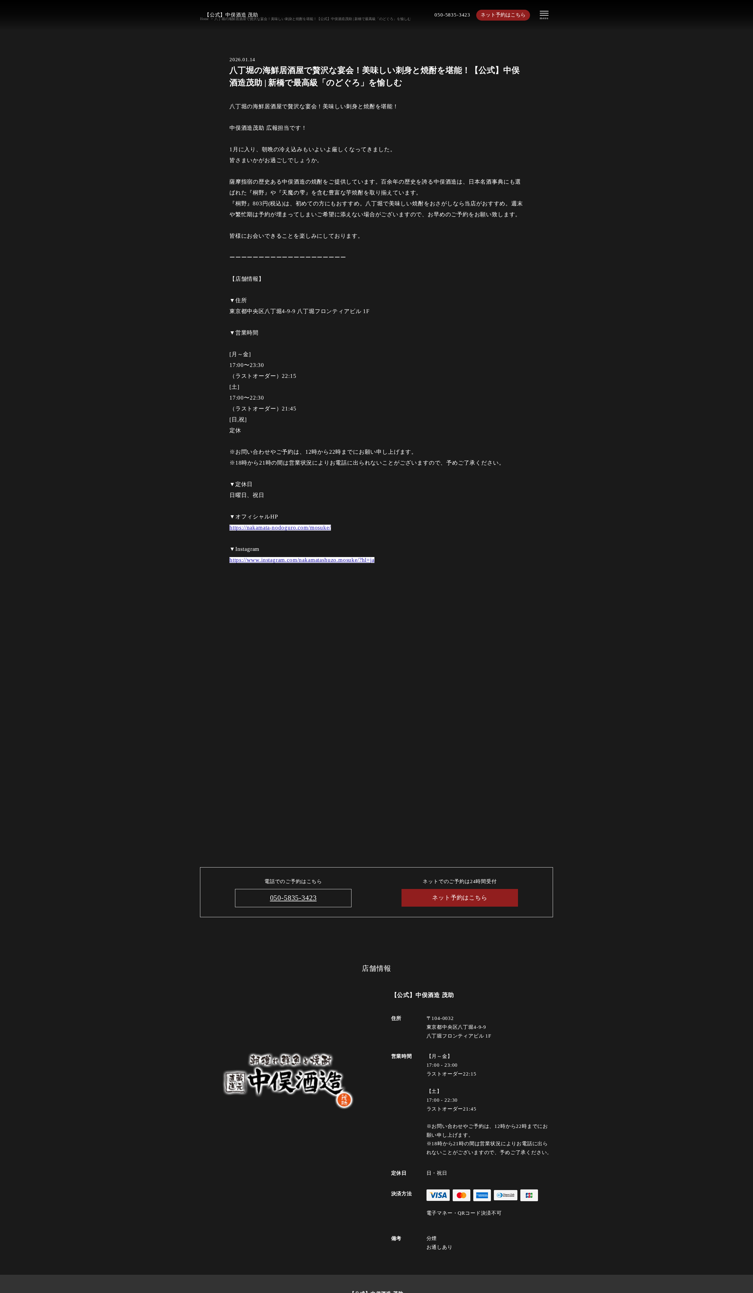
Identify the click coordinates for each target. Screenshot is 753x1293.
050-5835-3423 (452, 15)
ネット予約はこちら (503, 15)
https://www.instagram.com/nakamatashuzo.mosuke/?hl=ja (301, 560)
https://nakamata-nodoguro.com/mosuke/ (280, 528)
